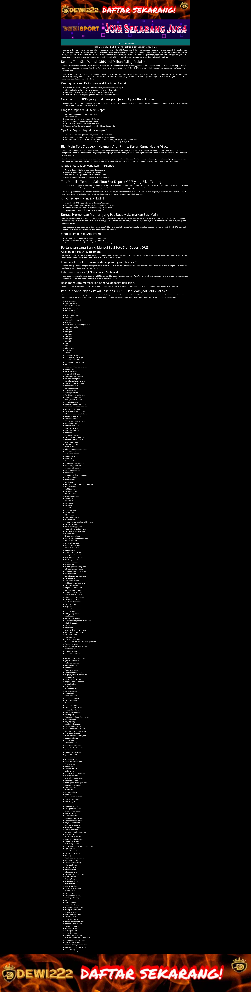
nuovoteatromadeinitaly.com (75, 736)
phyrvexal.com (70, 510)
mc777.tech (69, 505)
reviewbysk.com (71, 390)
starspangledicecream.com (75, 658)
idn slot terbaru (70, 310)
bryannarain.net (71, 651)
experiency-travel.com (73, 465)
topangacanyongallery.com (75, 940)
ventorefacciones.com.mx (74, 632)
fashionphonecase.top (73, 707)
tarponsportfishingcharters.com (77, 367)
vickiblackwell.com (72, 905)
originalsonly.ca (70, 684)
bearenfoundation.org (73, 672)
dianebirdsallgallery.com (74, 747)
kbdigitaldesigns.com (73, 914)
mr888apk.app (70, 494)
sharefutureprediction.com (75, 411)
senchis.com (69, 512)
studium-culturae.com (73, 724)
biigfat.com (69, 628)
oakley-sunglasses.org (73, 853)
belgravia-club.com (72, 886)
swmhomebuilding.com (73, 590)
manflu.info (69, 790)
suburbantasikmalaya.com (75, 381)
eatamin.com (70, 480)
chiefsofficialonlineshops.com (76, 851)
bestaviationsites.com (73, 745)
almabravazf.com (71, 442)
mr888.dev (69, 498)
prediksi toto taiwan (72, 306)
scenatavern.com (71, 776)
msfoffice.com (70, 884)
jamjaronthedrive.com (73, 811)
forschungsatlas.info (72, 733)
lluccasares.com (71, 703)
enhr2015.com (70, 813)
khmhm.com (69, 616)
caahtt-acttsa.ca (71, 689)
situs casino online (72, 315)
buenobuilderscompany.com (75, 571)
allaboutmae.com (71, 928)
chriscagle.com (70, 787)
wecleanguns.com (71, 559)
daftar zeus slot (70, 317)
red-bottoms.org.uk (72, 698)
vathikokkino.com (71, 860)
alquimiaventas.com (72, 545)
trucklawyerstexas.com (73, 595)
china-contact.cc (71, 691)
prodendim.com (71, 541)
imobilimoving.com (72, 548)
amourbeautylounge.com (74, 921)
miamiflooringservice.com (74, 597)
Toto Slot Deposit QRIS (125, 43)
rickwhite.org (70, 949)
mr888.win (69, 503)
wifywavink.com (71, 865)
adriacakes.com (71, 372)
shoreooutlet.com (71, 388)
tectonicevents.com (72, 454)
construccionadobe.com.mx (75, 630)
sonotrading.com (71, 780)
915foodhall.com (71, 461)
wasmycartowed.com (73, 910)
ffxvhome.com (70, 893)
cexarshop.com (70, 574)
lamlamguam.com (71, 562)
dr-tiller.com (69, 740)
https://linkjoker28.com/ (74, 360)
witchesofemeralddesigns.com (76, 538)
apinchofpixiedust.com (73, 924)
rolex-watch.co (70, 877)
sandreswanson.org (72, 825)
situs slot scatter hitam (73, 313)
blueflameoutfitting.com (74, 440)
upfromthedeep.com (72, 653)
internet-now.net (71, 665)
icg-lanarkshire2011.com (74, 907)
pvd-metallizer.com (72, 799)
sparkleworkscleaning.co (74, 602)
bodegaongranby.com (73, 785)
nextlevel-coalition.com (73, 585)
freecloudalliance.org (73, 863)
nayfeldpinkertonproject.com (76, 783)
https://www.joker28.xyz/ (74, 357)
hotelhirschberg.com (72, 379)
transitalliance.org (71, 769)
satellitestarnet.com (72, 409)
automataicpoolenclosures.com (76, 404)
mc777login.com (71, 491)
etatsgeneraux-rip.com (73, 752)
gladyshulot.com (71, 754)
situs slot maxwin (71, 327)
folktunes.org (70, 764)
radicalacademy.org (72, 919)
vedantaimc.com (71, 423)
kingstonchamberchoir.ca (74, 682)
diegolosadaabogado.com (74, 437)
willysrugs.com (70, 606)
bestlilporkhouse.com (73, 808)
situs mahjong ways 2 (73, 320)
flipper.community (71, 670)
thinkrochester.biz (71, 816)
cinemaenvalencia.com (73, 761)
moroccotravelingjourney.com (76, 475)
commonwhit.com (71, 418)
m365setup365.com (72, 844)
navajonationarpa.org (73, 895)
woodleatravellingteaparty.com (76, 529)
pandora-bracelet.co (72, 841)
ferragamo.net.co (71, 830)
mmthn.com (69, 625)
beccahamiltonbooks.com (74, 874)
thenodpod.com (71, 931)
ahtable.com (69, 369)
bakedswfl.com (70, 604)
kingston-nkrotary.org (73, 679)
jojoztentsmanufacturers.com (76, 449)
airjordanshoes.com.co (73, 827)
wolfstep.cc (69, 855)
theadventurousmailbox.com (75, 656)
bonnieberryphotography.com (76, 773)
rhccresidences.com (72, 942)
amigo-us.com (70, 766)
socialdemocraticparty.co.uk (75, 832)
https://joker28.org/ (72, 355)
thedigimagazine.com (73, 555)
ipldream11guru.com (73, 416)
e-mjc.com (69, 433)
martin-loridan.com (72, 430)
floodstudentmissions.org (74, 858)
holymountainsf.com (72, 823)
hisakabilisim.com (71, 444)
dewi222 (68, 341)
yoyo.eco (68, 900)
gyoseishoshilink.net (72, 660)
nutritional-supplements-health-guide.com (80, 642)
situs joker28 (69, 350)
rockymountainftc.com (73, 397)
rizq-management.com (73, 588)
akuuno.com (69, 564)
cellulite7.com (70, 891)
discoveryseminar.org (73, 726)
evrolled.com (70, 458)
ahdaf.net (68, 794)
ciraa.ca (68, 686)
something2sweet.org (73, 468)
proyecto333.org (71, 792)
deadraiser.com (70, 870)
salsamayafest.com (72, 496)
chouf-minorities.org (72, 750)
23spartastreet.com (72, 524)
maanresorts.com (71, 428)
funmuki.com (70, 611)
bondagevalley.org (72, 898)
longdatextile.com (71, 738)
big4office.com (70, 848)
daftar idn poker (71, 303)
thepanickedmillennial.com (75, 463)
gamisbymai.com (71, 456)
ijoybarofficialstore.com (73, 618)
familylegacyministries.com (75, 395)
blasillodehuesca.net (72, 649)
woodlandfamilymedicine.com (76, 945)
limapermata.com (71, 386)
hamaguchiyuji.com (72, 613)
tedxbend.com (70, 912)
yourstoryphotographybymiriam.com (79, 522)
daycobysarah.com (72, 578)
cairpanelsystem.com (73, 888)
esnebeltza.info (70, 719)
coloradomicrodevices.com (75, 778)
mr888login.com (71, 489)
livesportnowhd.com (72, 536)
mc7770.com (69, 508)
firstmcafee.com (71, 879)
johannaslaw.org (71, 743)
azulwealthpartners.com (74, 609)
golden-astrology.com (73, 552)
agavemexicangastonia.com (75, 947)
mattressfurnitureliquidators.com (77, 938)
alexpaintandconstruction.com (76, 407)
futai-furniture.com (72, 581)
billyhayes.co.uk (71, 867)
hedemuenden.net (72, 663)
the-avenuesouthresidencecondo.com (79, 846)
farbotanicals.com (71, 644)
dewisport (68, 329)
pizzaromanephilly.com (73, 952)
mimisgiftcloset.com (72, 623)
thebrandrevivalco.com (73, 592)
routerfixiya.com (71, 933)
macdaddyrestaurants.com (75, 818)
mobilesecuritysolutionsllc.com (76, 583)
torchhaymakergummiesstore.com (78, 621)
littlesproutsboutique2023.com (76, 414)
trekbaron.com (70, 917)
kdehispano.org (71, 872)
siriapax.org (69, 834)
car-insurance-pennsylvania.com (77, 731)
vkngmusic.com (71, 757)
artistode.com (70, 520)
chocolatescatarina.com (74, 376)
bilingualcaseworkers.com (74, 569)
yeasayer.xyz (69, 677)
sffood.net (69, 668)
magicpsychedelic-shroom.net (76, 675)
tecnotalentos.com (72, 435)
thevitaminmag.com (72, 639)
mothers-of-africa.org (73, 712)
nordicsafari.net (71, 705)
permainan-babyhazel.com (75, 531)
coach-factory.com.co (73, 837)
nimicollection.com (72, 426)
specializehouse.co (72, 599)
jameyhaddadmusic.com (74, 557)
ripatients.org (70, 637)
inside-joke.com (71, 759)
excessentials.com (71, 881)
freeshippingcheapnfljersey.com (77, 717)
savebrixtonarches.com (73, 935)
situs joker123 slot (71, 308)
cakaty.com (69, 482)
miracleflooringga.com (73, 527)
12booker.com (70, 515)
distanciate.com (71, 700)
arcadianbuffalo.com (72, 374)
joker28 (67, 353)
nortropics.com (70, 451)
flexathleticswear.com (73, 470)
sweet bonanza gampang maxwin (77, 325)
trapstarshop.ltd (71, 696)
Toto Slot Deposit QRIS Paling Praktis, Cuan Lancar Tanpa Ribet (125, 46)
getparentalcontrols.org (74, 820)
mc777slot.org (70, 487)
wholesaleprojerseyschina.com (76, 646)
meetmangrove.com (72, 801)
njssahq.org (69, 715)
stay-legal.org (70, 722)
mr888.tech (69, 501)
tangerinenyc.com (71, 806)
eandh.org (69, 473)
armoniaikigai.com (72, 543)
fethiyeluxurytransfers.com (75, 421)
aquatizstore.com (71, 550)
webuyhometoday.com (73, 400)
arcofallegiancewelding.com (75, 567)
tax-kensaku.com (71, 635)
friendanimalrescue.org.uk (75, 729)
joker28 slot (69, 348)
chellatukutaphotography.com (76, 576)
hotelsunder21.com (72, 477)
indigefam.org (70, 771)
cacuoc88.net (70, 693)
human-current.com (72, 926)
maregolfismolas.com (73, 710)
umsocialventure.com (73, 902)
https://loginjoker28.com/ (74, 362)
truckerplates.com (72, 393)
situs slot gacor (70, 301)
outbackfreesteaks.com (73, 797)
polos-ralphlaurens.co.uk (74, 839)
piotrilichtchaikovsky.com (74, 383)
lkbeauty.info (70, 447)
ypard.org (68, 804)
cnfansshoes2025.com (73, 517)
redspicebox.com (71, 402)
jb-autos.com (70, 534)
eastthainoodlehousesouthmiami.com (79, 484)
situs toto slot (70, 322)
